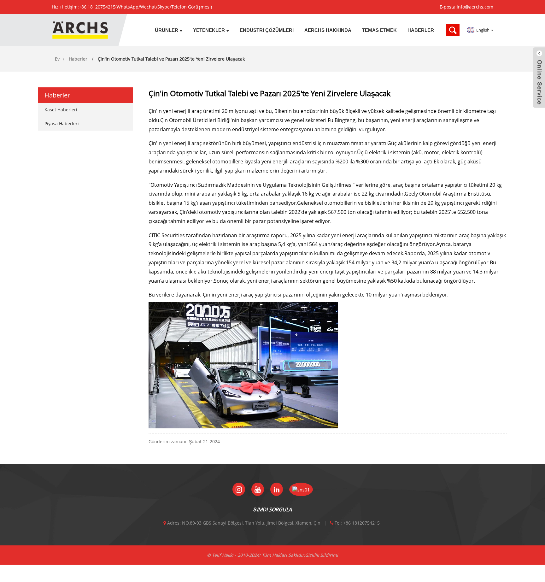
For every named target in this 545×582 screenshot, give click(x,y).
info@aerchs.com (475, 7)
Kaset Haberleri (60, 110)
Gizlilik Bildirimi (321, 555)
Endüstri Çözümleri (267, 30)
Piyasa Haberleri (61, 123)
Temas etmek (379, 30)
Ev (57, 59)
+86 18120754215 (97, 7)
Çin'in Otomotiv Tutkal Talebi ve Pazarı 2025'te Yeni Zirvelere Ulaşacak (171, 59)
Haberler (420, 30)
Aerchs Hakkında (327, 30)
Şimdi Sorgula (272, 509)
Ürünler (166, 30)
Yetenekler (209, 30)
